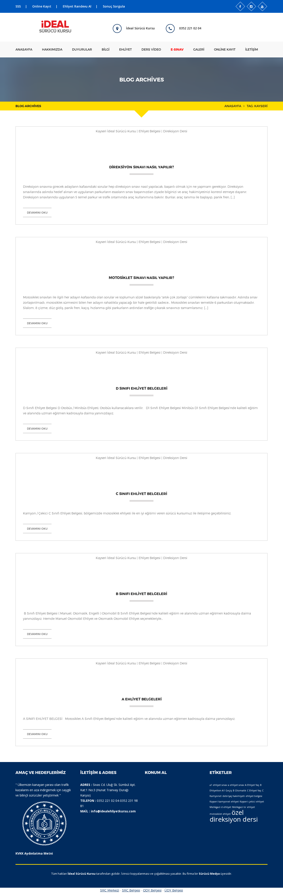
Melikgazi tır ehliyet (243, 807)
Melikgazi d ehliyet (220, 807)
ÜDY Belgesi (173, 890)
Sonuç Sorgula (114, 6)
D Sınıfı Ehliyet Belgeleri (141, 388)
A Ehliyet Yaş (252, 785)
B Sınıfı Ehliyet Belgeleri (141, 594)
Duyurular (82, 49)
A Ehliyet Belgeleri (142, 699)
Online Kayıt (41, 6)
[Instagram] (251, 6)
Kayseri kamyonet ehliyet (224, 801)
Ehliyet (125, 49)
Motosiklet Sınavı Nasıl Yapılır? (141, 277)
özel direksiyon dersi (234, 816)
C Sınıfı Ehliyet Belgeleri (141, 493)
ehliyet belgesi (254, 796)
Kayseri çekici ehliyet (252, 801)
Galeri (198, 49)
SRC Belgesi (131, 890)
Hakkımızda (52, 49)
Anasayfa (23, 49)
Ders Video (151, 49)
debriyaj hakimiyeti (233, 796)
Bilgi (105, 49)
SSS (18, 6)
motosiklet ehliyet (220, 813)
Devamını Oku (37, 212)
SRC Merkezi (109, 890)
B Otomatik (239, 790)
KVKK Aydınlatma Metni (34, 853)
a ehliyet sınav (236, 785)
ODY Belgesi (152, 890)
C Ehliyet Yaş (254, 790)
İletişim (251, 49)
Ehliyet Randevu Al (77, 6)
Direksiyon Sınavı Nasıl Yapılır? (141, 167)
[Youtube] (262, 6)
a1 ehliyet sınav (218, 785)
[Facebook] (240, 6)
